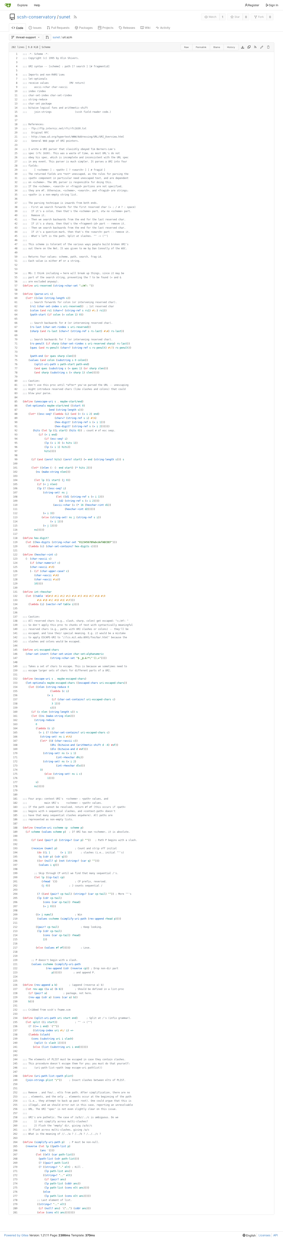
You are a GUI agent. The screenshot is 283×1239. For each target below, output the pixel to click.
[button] (47, 37)
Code (19, 28)
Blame (216, 47)
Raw (186, 47)
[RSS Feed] (75, 17)
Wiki (147, 27)
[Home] (8, 5)
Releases (129, 27)
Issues (37, 27)
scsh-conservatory (36, 17)
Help (37, 5)
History (231, 47)
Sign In (273, 5)
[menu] (249, 1235)
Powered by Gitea (16, 1235)
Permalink (201, 47)
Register (253, 5)
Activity (165, 27)
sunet (64, 17)
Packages (86, 27)
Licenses (264, 1235)
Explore (22, 5)
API (275, 1235)
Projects (107, 27)
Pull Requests (60, 27)
